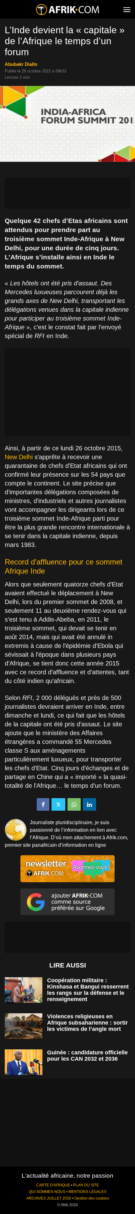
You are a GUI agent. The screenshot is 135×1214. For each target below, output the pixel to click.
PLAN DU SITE (86, 1185)
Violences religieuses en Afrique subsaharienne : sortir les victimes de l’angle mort (87, 1022)
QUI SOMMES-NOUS (47, 1192)
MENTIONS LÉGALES (87, 1192)
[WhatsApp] (74, 804)
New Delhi (19, 456)
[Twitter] (58, 804)
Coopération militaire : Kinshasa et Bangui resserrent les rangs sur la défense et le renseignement (88, 989)
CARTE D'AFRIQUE (53, 1185)
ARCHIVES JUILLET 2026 (48, 1198)
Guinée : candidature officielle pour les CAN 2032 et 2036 (87, 1055)
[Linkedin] (89, 804)
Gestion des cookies (91, 1198)
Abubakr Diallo (21, 64)
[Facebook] (43, 804)
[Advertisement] (67, 193)
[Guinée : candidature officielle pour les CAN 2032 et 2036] (23, 1062)
